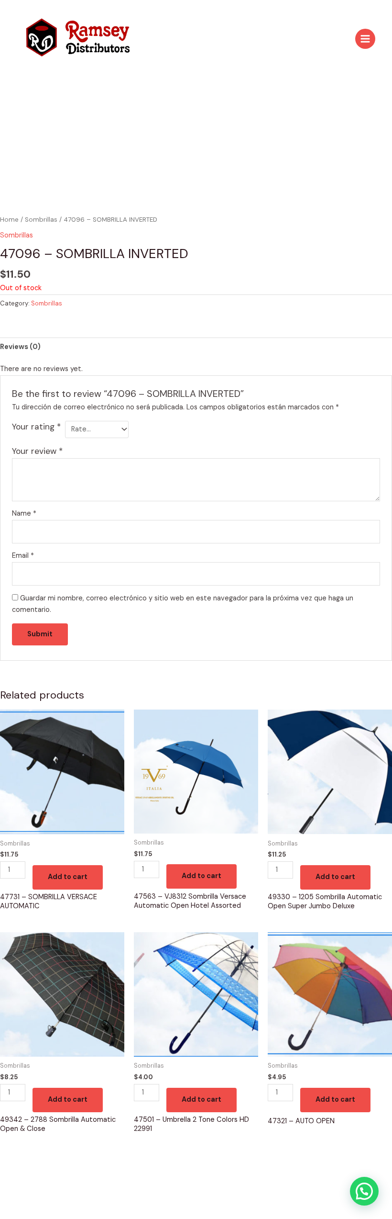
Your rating (36, 426)
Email (23, 555)
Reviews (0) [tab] (20, 346)
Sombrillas (41, 219)
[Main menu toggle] (365, 39)
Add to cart (67, 876)
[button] (364, 1191)
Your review (37, 451)
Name (24, 513)
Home (9, 219)
